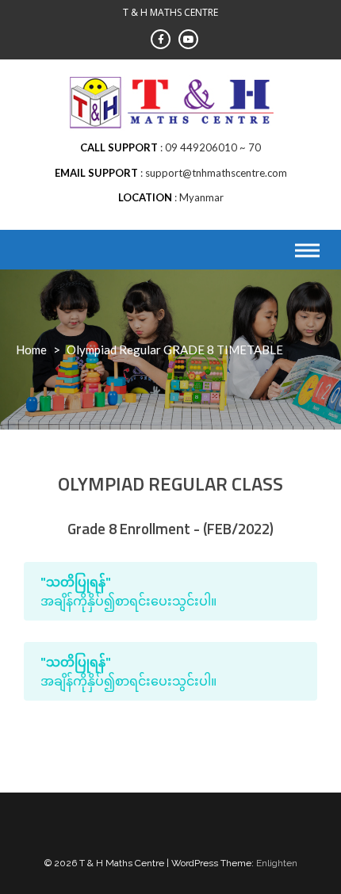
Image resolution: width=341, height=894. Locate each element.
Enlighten (276, 863)
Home (31, 349)
